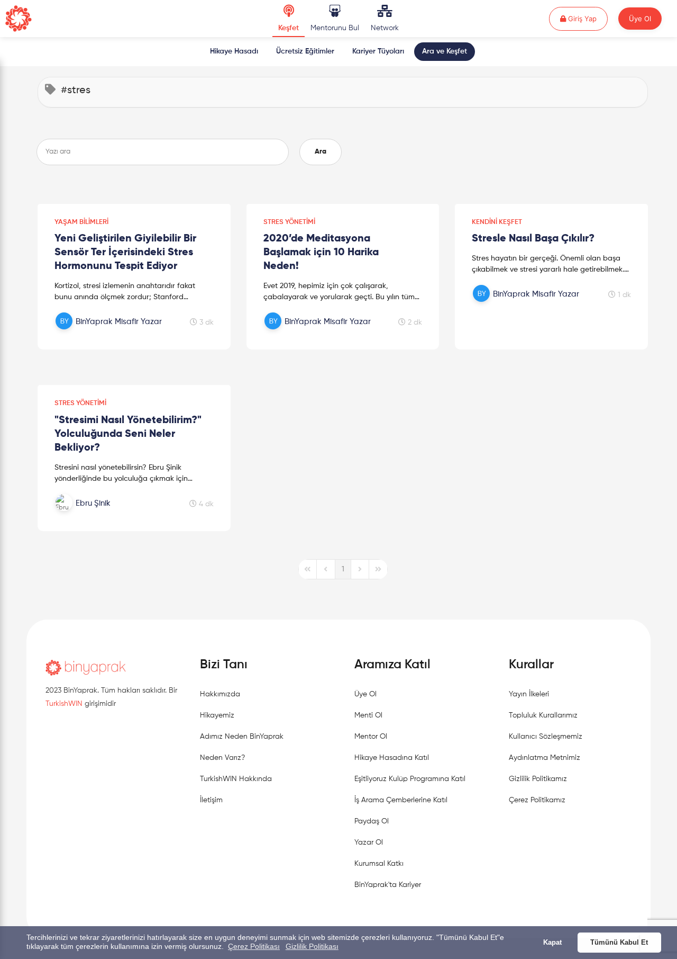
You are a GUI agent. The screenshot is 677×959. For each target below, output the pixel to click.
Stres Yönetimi (289, 222)
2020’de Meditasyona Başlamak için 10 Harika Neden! (321, 253)
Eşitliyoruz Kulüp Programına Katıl (409, 779)
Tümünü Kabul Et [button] (619, 942)
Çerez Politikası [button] (254, 946)
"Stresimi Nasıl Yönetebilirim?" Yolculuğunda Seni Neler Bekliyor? (128, 434)
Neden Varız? (222, 757)
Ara (320, 151)
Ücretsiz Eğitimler (305, 51)
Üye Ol (640, 18)
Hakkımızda (220, 694)
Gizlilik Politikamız (538, 779)
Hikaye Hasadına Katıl (391, 757)
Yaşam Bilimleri (81, 222)
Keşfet (288, 28)
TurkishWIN (64, 703)
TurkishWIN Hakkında (236, 779)
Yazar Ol (368, 842)
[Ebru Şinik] (110, 514)
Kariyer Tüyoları (378, 51)
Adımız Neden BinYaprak (241, 736)
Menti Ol (368, 715)
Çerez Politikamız (537, 800)
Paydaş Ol (371, 821)
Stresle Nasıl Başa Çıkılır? (533, 239)
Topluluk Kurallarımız (543, 715)
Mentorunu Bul (334, 28)
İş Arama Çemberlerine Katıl (400, 800)
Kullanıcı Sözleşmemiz (545, 736)
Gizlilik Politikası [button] (312, 946)
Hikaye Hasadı (234, 51)
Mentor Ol (370, 736)
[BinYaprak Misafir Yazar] (110, 333)
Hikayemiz (217, 715)
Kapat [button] (552, 942)
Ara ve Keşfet (444, 51)
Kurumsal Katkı (379, 863)
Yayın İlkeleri (529, 694)
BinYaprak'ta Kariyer (387, 885)
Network (385, 28)
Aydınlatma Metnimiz (544, 757)
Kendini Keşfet (497, 222)
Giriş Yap (587, 18)
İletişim (211, 800)
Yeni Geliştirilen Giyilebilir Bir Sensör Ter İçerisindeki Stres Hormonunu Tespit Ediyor (125, 253)
